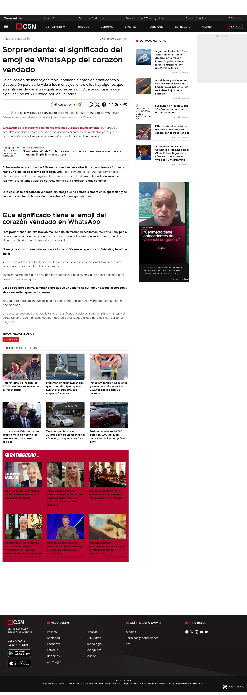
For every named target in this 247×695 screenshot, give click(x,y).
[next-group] (187, 232)
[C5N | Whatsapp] (207, 632)
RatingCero (183, 26)
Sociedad (53, 638)
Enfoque (83, 26)
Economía (53, 644)
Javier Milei (50, 18)
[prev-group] (141, 232)
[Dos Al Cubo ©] (233, 688)
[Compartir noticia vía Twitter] (97, 104)
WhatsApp (10, 339)
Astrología (54, 662)
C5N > (7, 38)
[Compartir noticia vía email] (111, 104)
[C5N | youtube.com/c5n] (202, 632)
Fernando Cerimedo (91, 18)
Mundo (207, 26)
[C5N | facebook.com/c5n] (187, 632)
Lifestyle (130, 26)
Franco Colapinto (196, 18)
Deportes (107, 26)
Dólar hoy (235, 18)
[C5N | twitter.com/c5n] (192, 632)
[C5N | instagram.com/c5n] (197, 632)
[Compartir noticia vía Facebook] (104, 104)
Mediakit (132, 632)
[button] (125, 104)
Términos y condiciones (142, 638)
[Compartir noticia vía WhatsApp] (90, 104)
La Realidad (54, 26)
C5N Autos (94, 638)
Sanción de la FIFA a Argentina (145, 18)
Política (52, 632)
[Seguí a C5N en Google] (116, 105)
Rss (128, 644)
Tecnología (156, 26)
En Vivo (236, 26)
